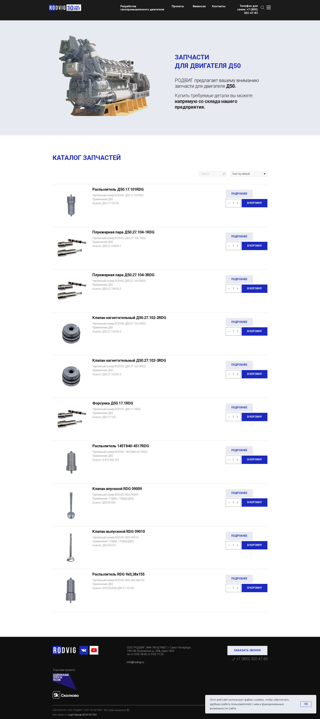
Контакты (218, 6)
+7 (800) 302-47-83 (252, 659)
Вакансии (199, 6)
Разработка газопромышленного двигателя (142, 8)
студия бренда (74, 714)
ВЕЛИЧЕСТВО (89, 714)
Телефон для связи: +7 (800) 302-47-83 (247, 9)
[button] (247, 650)
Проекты (178, 6)
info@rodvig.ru (135, 662)
